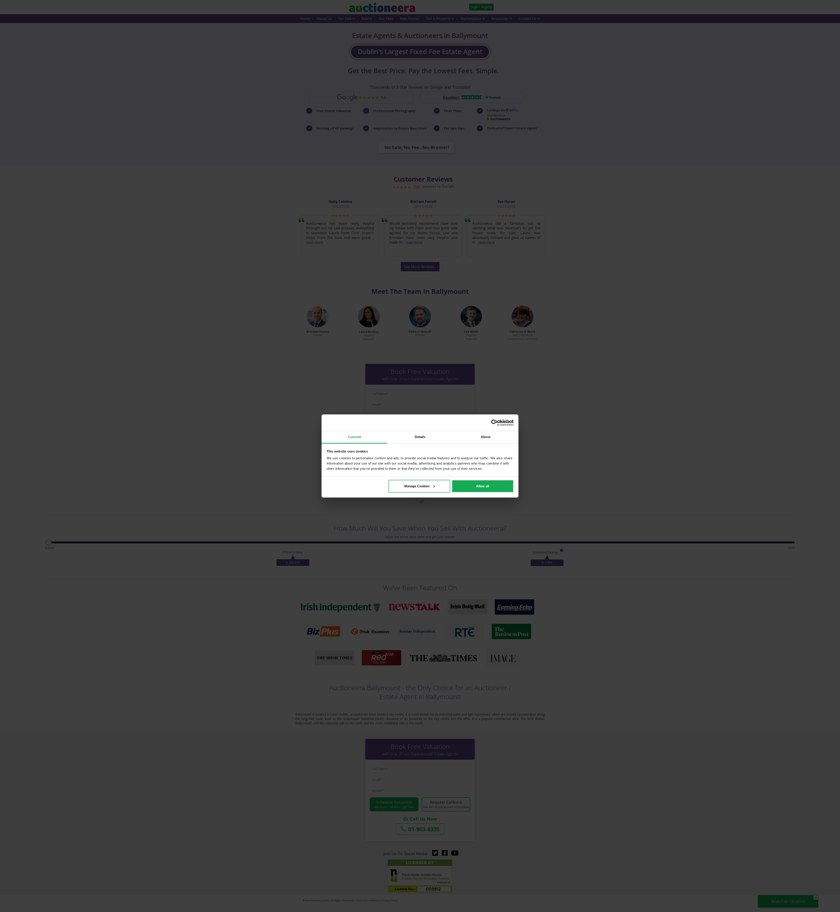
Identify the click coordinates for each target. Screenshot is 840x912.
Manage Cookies (417, 486)
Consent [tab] (354, 437)
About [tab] (485, 437)
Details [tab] (420, 437)
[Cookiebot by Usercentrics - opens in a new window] (494, 422)
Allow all (482, 486)
